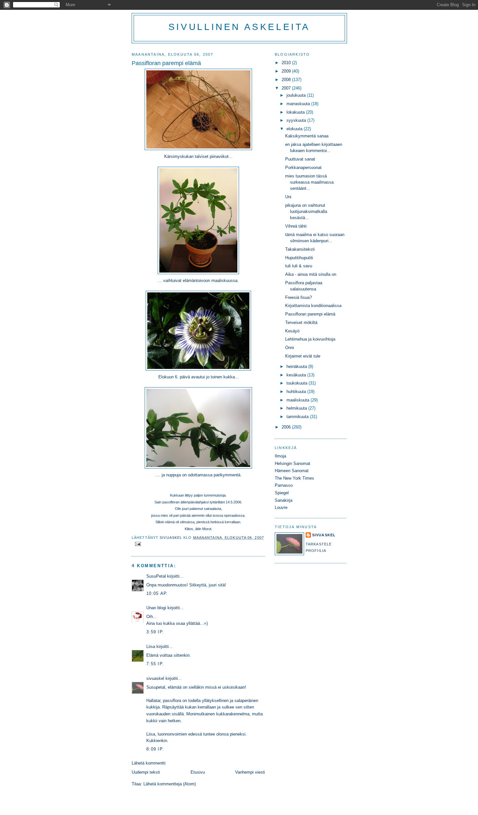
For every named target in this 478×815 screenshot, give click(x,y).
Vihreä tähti (296, 226)
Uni (288, 196)
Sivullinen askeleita (239, 27)
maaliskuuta (298, 400)
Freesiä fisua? (298, 297)
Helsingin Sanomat (292, 463)
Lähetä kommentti (149, 763)
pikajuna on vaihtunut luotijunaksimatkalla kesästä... (306, 211)
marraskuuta (298, 103)
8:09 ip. (155, 749)
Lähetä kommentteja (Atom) (169, 783)
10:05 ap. (157, 593)
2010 (287, 62)
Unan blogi (156, 607)
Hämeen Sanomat (292, 470)
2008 (287, 79)
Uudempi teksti (146, 772)
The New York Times (294, 478)
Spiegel (282, 492)
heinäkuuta (297, 366)
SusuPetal (156, 576)
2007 (287, 88)
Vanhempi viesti (250, 772)
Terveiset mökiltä (301, 322)
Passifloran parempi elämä (310, 314)
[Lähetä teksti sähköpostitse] (137, 543)
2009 (287, 71)
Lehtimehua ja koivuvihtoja (310, 339)
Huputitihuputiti (299, 257)
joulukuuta (296, 95)
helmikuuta (297, 408)
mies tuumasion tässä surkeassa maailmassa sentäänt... (309, 182)
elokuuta (295, 128)
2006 (287, 427)
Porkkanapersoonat (303, 167)
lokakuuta (296, 112)
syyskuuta (296, 120)
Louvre (281, 507)
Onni (289, 347)
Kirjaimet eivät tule (302, 356)
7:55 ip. (155, 663)
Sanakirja (283, 500)
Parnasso (284, 485)
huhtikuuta (296, 391)
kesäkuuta (296, 374)
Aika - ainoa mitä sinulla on (310, 274)
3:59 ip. (155, 631)
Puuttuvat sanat (300, 159)
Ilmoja (280, 456)
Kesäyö (292, 331)
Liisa (150, 646)
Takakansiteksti (300, 249)
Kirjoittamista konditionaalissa (313, 305)
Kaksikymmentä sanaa (306, 135)
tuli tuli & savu (298, 265)
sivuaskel (155, 678)
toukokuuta (297, 383)
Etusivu (198, 772)
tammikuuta (298, 416)
